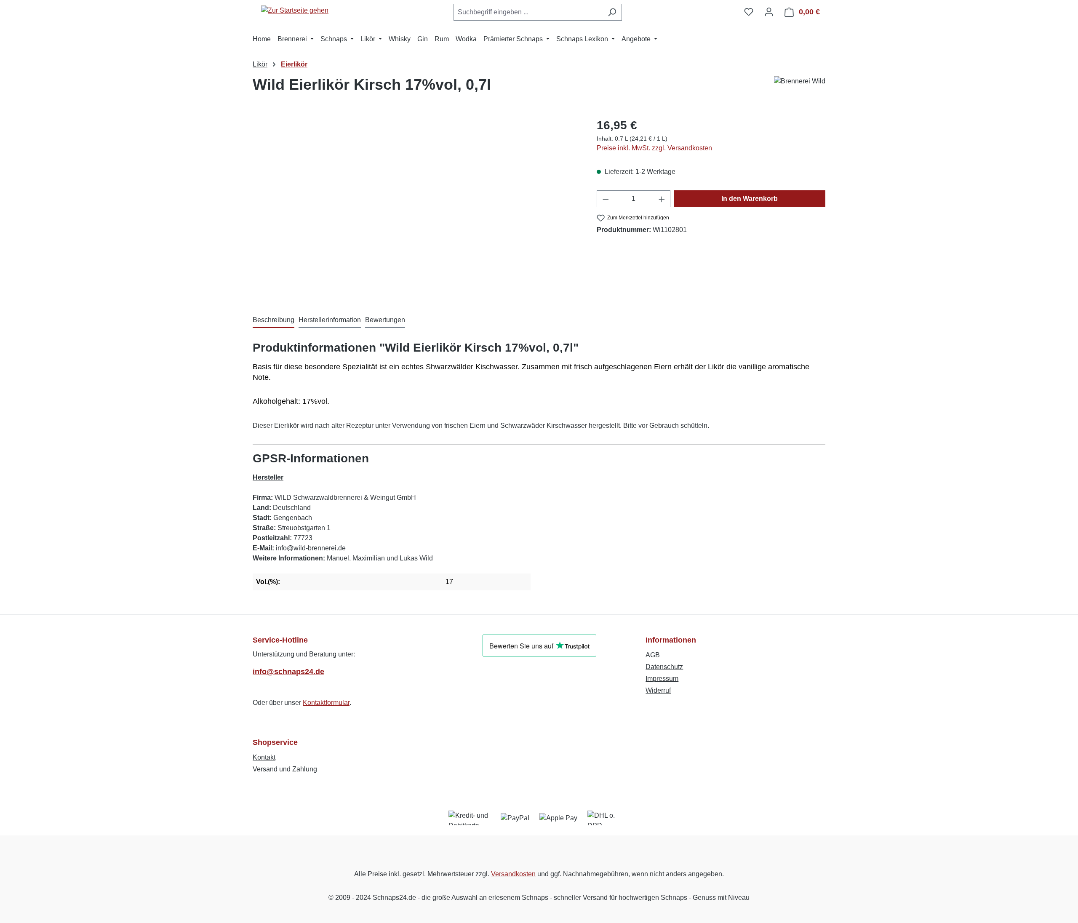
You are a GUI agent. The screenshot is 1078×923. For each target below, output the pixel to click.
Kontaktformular (326, 702)
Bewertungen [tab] (385, 319)
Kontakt (264, 757)
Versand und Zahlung (285, 769)
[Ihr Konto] (769, 11)
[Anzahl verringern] (605, 198)
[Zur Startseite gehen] (295, 10)
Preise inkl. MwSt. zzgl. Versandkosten (654, 148)
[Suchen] (612, 12)
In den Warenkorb (749, 198)
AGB (653, 655)
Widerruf (658, 690)
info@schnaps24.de (288, 671)
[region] (416, 207)
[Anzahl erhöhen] (662, 198)
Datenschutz (664, 666)
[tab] (273, 320)
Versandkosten (513, 874)
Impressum (662, 678)
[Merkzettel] (749, 11)
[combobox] (528, 12)
